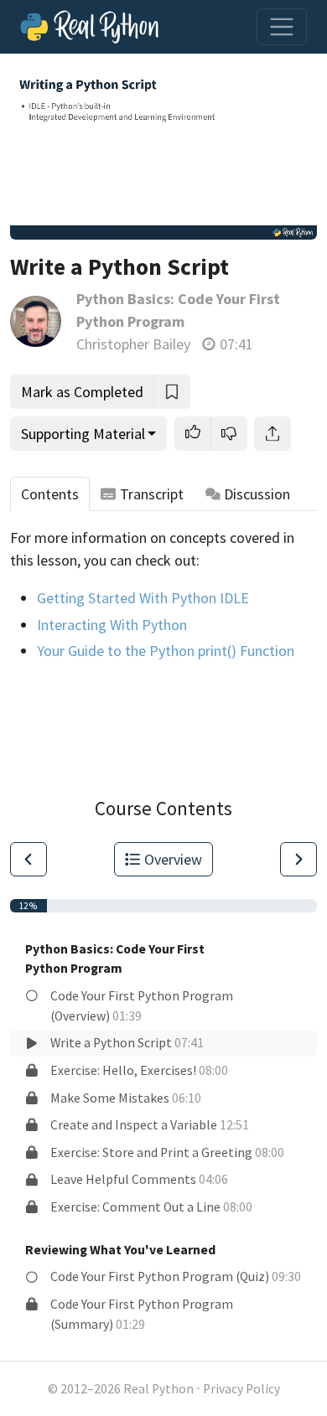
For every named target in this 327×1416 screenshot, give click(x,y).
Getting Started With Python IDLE (143, 597)
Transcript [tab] (152, 494)
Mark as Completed (82, 391)
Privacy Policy (241, 1389)
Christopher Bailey (133, 344)
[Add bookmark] (171, 392)
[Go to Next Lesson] (298, 859)
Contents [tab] (50, 494)
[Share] (272, 433)
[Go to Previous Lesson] (28, 859)
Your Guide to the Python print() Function (165, 650)
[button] (192, 433)
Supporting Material (83, 433)
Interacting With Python (112, 624)
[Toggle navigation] (282, 26)
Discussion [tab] (257, 494)
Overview (173, 859)
